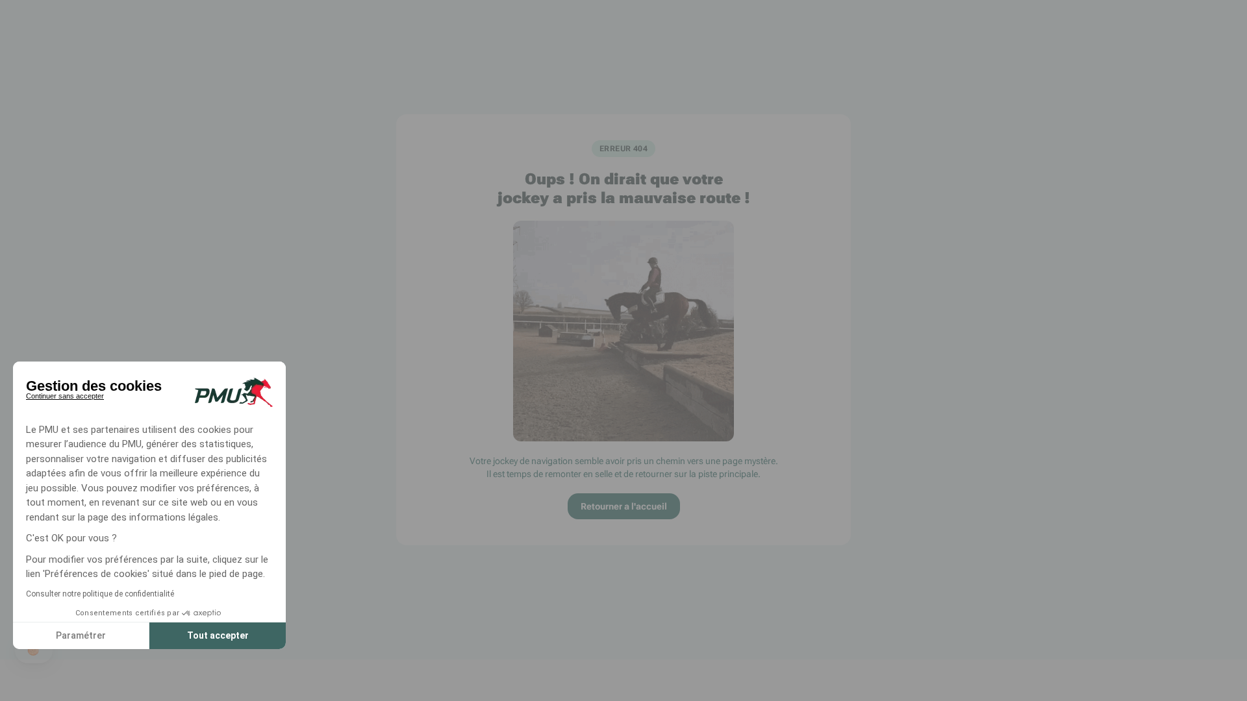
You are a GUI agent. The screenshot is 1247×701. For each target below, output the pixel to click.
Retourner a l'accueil (624, 506)
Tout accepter (218, 635)
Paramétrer (81, 635)
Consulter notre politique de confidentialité (100, 593)
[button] (34, 650)
